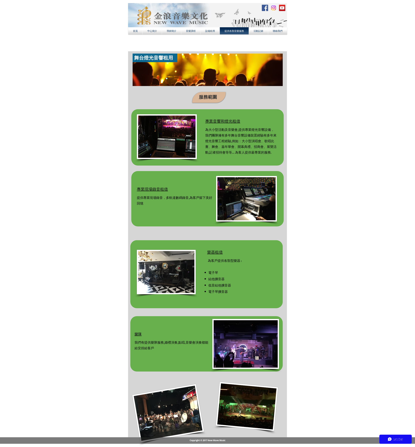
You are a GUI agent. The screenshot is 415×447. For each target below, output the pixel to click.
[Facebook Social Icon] (265, 8)
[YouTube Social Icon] (282, 8)
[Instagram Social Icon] (273, 8)
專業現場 (144, 189)
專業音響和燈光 (218, 121)
